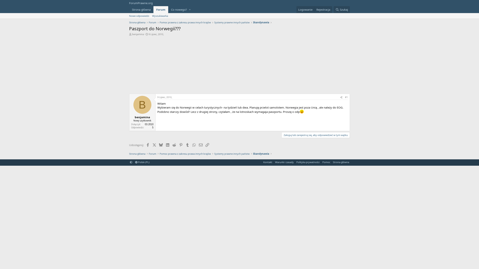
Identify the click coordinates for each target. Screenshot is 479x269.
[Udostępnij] (341, 97)
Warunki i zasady (284, 162)
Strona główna (141, 9)
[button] (190, 9)
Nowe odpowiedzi (139, 16)
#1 (346, 97)
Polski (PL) (144, 162)
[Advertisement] (239, 64)
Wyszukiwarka (160, 16)
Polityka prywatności (308, 162)
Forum (160, 9)
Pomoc (326, 162)
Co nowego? (179, 9)
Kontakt (267, 162)
